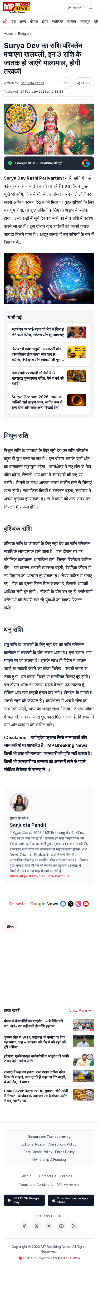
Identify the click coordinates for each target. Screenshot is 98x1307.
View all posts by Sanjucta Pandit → (40, 876)
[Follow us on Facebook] (63, 904)
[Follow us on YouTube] (86, 904)
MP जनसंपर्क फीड (68, 1184)
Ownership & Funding (49, 1159)
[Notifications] (91, 7)
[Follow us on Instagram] (78, 904)
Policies (66, 1176)
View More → (80, 1010)
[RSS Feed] (73, 1226)
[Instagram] (49, 1226)
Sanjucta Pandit (32, 83)
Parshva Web (69, 1258)
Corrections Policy (62, 1144)
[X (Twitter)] (36, 1226)
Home (8, 33)
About (26, 1176)
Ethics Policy (65, 1152)
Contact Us (47, 1176)
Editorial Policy (33, 1144)
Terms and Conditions (36, 1184)
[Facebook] (24, 1226)
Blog (10, 926)
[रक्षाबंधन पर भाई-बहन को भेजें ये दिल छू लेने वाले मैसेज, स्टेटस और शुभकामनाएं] (76, 332)
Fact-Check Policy (38, 1152)
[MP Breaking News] (16, 7)
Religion (24, 33)
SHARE (86, 83)
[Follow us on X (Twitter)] (71, 904)
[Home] (5, 21)
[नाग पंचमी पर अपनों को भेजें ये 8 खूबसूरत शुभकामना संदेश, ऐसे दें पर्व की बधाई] (76, 376)
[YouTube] (61, 1226)
